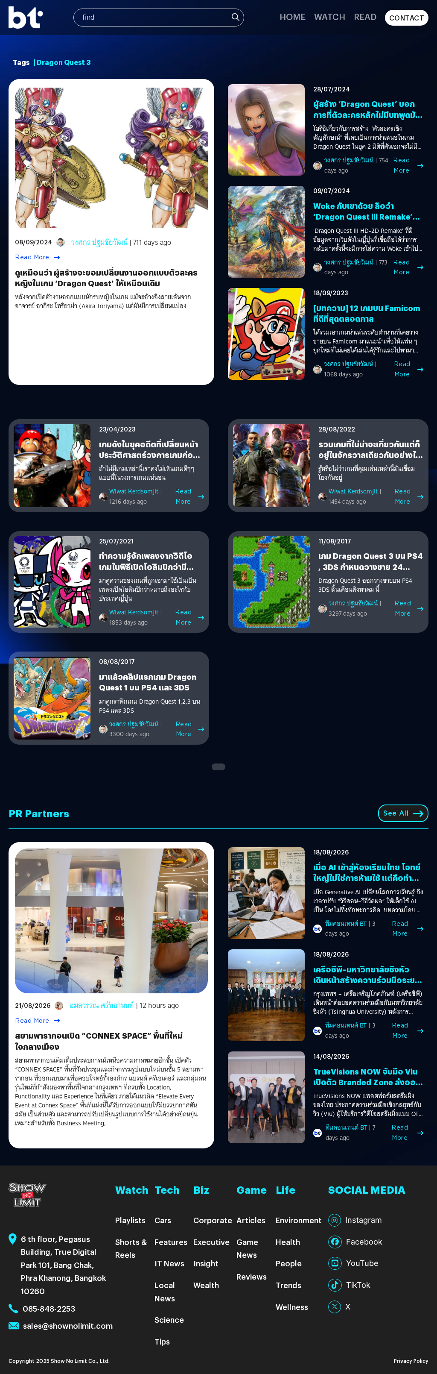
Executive (211, 1241)
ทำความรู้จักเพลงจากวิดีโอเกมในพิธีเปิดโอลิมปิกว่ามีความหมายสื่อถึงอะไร (145, 566)
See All (396, 813)
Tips (162, 1341)
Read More (32, 257)
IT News (169, 1263)
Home (293, 16)
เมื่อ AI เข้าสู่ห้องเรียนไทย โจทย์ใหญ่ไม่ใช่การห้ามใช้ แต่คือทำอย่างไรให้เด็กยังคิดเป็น (366, 878)
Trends (288, 1285)
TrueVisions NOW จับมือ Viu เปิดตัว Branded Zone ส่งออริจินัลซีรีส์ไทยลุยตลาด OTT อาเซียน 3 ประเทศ (366, 1087)
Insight (205, 1263)
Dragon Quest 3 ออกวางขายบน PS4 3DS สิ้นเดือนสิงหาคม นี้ (365, 585)
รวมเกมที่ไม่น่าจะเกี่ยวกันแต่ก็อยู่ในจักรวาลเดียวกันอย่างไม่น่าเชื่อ (369, 455)
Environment (299, 1220)
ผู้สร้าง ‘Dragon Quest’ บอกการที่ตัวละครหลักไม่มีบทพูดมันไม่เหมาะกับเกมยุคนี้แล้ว (366, 114)
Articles (250, 1220)
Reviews (251, 1276)
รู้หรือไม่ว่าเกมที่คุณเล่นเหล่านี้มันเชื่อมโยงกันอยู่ (366, 473)
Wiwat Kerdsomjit (133, 491)
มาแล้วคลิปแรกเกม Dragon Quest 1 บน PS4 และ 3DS (147, 682)
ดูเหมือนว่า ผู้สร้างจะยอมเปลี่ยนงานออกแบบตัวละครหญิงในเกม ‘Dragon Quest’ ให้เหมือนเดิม (106, 277)
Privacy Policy (411, 1360)
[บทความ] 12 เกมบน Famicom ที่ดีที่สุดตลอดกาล (366, 313)
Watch (329, 16)
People (289, 1263)
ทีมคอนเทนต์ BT (346, 923)
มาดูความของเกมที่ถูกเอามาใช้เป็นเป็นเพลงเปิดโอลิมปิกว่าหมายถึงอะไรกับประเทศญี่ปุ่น (147, 589)
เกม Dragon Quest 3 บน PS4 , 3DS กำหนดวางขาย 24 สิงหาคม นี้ (370, 566)
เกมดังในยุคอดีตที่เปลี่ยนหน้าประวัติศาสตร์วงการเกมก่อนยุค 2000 (148, 455)
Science (169, 1319)
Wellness (292, 1306)
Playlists (130, 1220)
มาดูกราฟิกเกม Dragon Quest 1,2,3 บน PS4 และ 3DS (149, 706)
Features (170, 1241)
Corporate (212, 1220)
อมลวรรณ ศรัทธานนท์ (102, 1005)
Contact (407, 18)
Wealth (206, 1285)
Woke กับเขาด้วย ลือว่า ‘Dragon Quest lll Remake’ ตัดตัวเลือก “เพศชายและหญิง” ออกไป (367, 222)
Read (365, 16)
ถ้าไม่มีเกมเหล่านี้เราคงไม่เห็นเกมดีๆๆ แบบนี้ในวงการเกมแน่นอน (146, 473)
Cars (162, 1220)
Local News (164, 1292)
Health (288, 1241)
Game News (247, 1248)
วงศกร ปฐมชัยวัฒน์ (99, 242)
